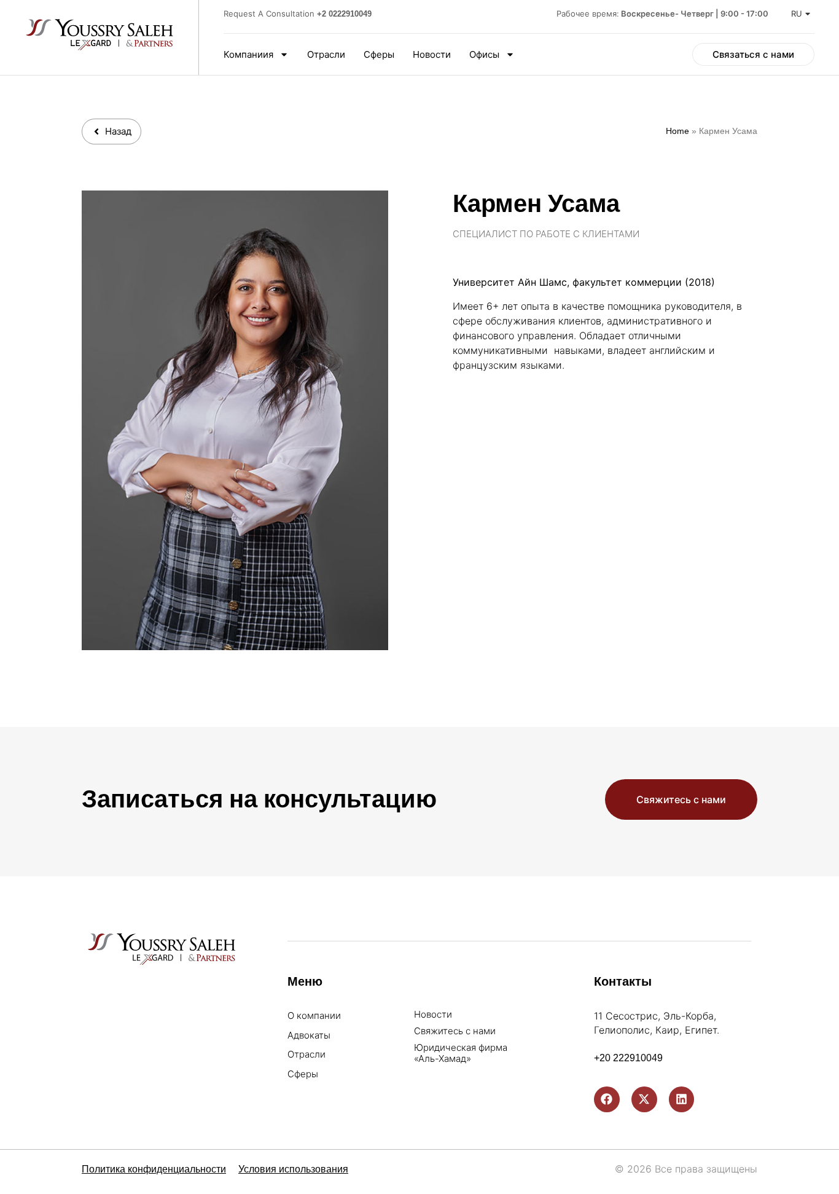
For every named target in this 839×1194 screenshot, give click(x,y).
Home (677, 131)
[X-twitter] (644, 1099)
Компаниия (248, 54)
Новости (432, 54)
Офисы (484, 54)
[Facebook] (607, 1099)
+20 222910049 (628, 1058)
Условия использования (293, 1169)
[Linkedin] (682, 1099)
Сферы (379, 54)
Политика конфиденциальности (154, 1169)
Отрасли (326, 54)
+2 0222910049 (344, 13)
